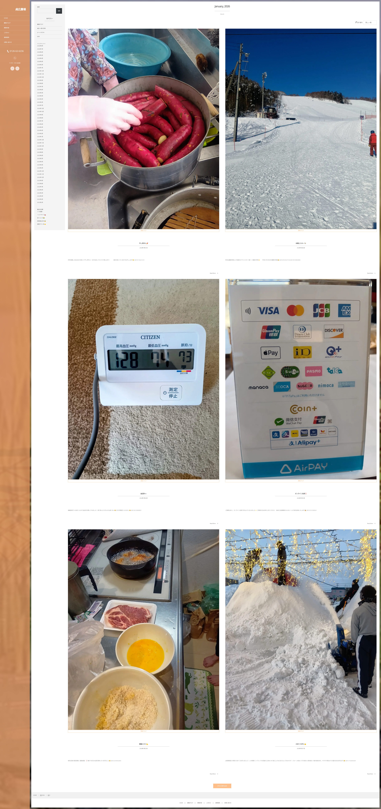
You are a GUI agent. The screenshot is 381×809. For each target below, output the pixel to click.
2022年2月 (40, 202)
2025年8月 (40, 83)
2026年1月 (40, 68)
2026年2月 (40, 65)
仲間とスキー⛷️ (301, 243)
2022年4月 (40, 196)
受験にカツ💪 (143, 744)
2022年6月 (40, 190)
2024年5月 (40, 127)
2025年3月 (40, 99)
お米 (38, 36)
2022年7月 (40, 187)
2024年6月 (40, 124)
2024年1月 (40, 136)
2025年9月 (40, 80)
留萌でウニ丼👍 (41, 224)
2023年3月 (40, 165)
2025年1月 (40, 105)
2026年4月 (40, 58)
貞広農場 (20, 9)
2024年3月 (40, 133)
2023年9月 (40, 149)
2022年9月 (40, 180)
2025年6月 (40, 89)
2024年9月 (40, 115)
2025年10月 (40, 77)
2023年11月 (40, 143)
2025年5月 (40, 93)
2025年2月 (40, 102)
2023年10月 (40, 146)
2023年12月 (40, 140)
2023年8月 (40, 152)
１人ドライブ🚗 (41, 215)
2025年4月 (40, 96)
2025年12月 (40, 71)
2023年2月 (40, 168)
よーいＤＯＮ (40, 32)
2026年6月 (40, 52)
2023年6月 (40, 155)
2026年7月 (40, 49)
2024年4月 (40, 130)
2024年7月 (40, 121)
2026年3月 (40, 61)
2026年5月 (40, 55)
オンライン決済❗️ (301, 494)
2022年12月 (40, 171)
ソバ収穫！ (40, 211)
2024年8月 (40, 118)
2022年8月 (40, 183)
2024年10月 (40, 111)
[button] (15, 57)
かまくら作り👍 (301, 744)
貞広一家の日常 (41, 28)
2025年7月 (40, 86)
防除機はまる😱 (41, 221)
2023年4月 (40, 162)
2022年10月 (40, 177)
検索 (38, 7)
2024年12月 (40, 108)
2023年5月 (40, 158)
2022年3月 (40, 199)
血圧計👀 (143, 494)
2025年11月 (40, 74)
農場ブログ (143, 230)
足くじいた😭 (41, 218)
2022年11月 (40, 174)
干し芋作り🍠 (143, 243)
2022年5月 (40, 193)
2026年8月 (40, 46)
